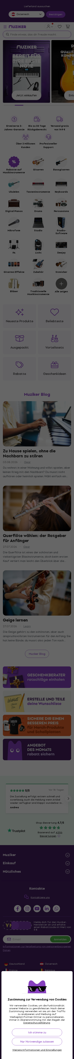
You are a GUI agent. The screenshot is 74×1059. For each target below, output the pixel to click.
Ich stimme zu (37, 1032)
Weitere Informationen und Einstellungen (37, 1050)
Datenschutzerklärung (36, 1023)
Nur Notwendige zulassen (37, 1041)
